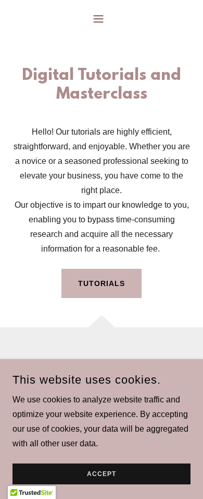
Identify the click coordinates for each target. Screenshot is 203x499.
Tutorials (101, 283)
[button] (101, 18)
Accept (101, 474)
